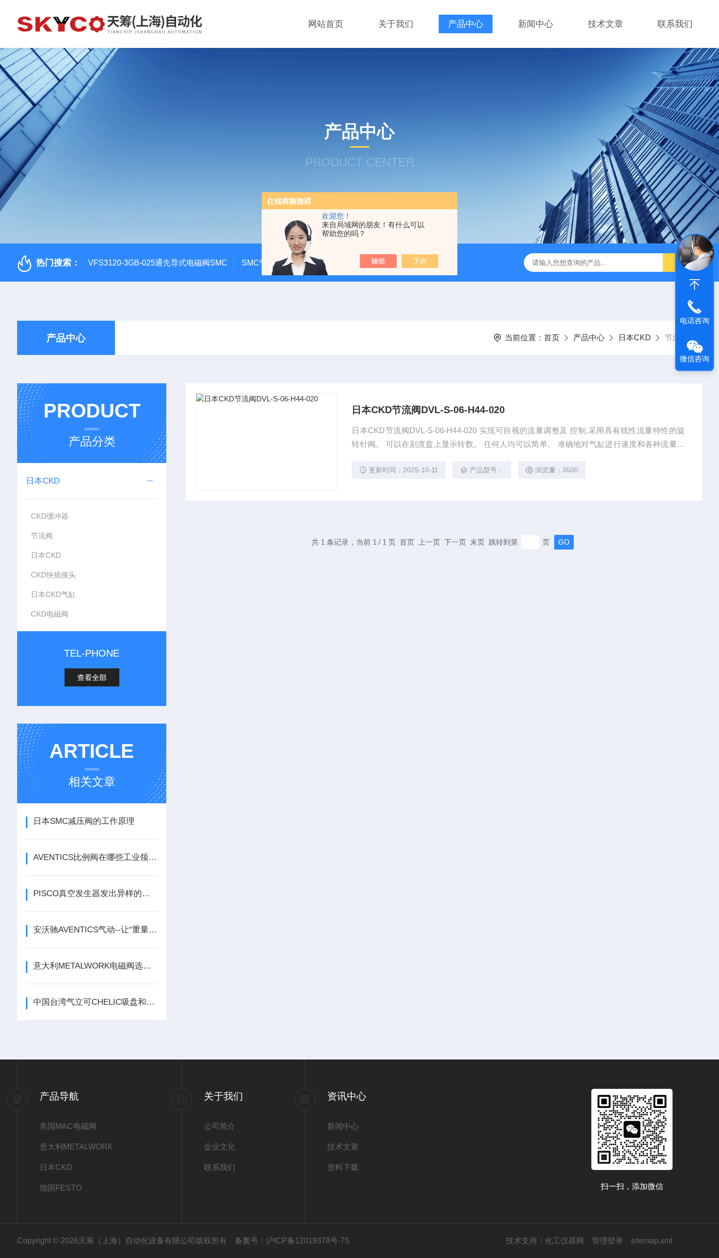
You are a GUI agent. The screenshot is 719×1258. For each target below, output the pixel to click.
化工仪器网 (564, 1240)
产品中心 (465, 24)
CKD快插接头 (53, 575)
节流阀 (42, 535)
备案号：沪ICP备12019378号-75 (292, 1240)
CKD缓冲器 (49, 516)
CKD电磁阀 (49, 614)
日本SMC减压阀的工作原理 (84, 821)
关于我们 (395, 24)
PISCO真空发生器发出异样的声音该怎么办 (95, 893)
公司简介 (219, 1126)
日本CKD (634, 337)
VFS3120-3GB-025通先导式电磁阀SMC (157, 263)
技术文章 (605, 24)
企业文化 (219, 1147)
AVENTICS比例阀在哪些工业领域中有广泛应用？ (95, 857)
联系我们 (675, 24)
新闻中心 (535, 24)
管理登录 (607, 1240)
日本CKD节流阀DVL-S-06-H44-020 (428, 409)
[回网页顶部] (694, 284)
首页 (552, 337)
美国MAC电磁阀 (68, 1126)
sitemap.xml (652, 1240)
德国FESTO (61, 1188)
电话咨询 (694, 320)
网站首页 (325, 24)
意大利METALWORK (76, 1147)
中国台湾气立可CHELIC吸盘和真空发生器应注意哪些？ (95, 1002)
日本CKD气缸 (53, 594)
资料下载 (343, 1167)
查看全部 (92, 677)
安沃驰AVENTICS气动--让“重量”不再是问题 (95, 929)
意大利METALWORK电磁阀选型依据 (95, 966)
